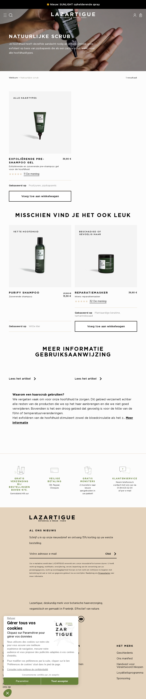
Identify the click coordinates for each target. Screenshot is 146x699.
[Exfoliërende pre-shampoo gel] (40, 122)
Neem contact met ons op (14, 685)
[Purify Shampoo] (40, 256)
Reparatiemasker (91, 292)
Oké (108, 553)
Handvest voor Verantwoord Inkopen (130, 665)
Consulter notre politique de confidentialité (27, 669)
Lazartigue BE (73, 15)
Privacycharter (104, 573)
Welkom (13, 77)
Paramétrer (22, 681)
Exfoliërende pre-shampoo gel (26, 160)
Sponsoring (123, 678)
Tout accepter (59, 681)
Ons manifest (125, 658)
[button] (7, 693)
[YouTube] (81, 619)
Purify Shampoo (24, 292)
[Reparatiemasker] (106, 256)
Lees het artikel (20, 378)
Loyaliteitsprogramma (130, 672)
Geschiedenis (125, 652)
